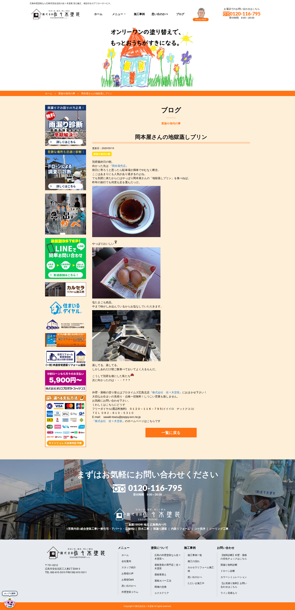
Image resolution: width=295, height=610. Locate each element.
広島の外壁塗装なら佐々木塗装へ (167, 556)
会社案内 (126, 561)
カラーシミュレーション (234, 577)
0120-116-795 (245, 14)
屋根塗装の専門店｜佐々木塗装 (167, 566)
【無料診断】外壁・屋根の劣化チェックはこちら (234, 556)
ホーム (98, 14)
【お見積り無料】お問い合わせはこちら (234, 584)
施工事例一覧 (195, 555)
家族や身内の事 (102, 154)
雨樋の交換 (160, 586)
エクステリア (161, 592)
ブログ (180, 14)
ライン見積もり (229, 592)
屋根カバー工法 (162, 580)
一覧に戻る (171, 432)
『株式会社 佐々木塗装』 (166, 392)
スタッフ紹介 (129, 567)
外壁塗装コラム (130, 591)
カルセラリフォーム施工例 (201, 568)
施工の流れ (194, 561)
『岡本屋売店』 (118, 166)
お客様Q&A (128, 579)
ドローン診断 (228, 570)
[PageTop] (283, 606)
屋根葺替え (160, 574)
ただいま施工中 (196, 583)
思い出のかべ (160, 14)
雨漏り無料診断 (229, 564)
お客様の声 (128, 573)
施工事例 (139, 14)
